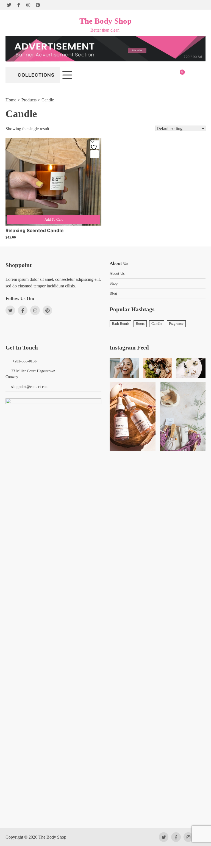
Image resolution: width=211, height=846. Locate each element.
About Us (117, 273)
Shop (114, 283)
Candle (156, 323)
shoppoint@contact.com (30, 387)
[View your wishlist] (201, 75)
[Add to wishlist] (94, 144)
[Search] (202, 4)
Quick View (94, 154)
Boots (140, 323)
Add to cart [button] (54, 219)
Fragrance (176, 323)
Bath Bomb (120, 323)
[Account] (190, 75)
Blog (113, 293)
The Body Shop (105, 20)
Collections (36, 75)
